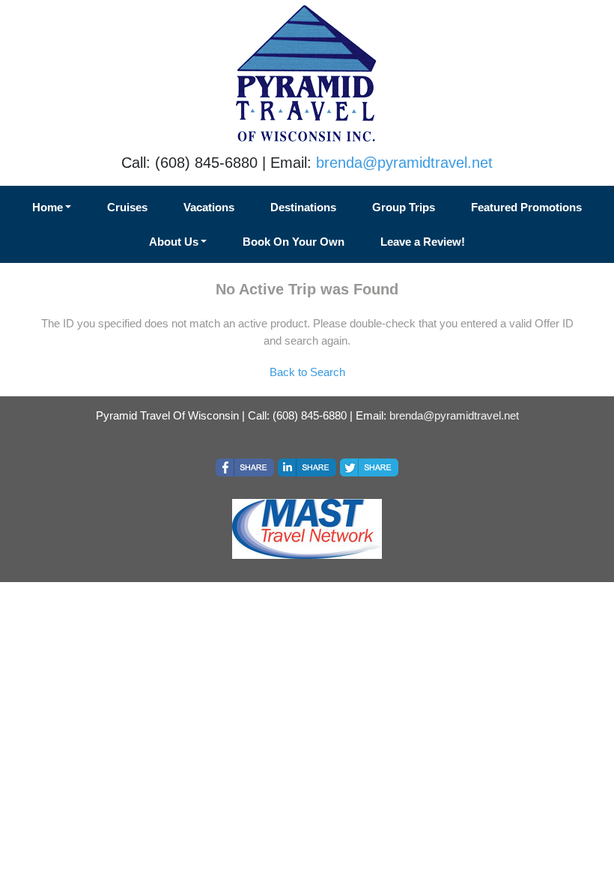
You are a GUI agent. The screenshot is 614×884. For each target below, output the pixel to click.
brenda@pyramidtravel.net (404, 162)
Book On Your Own (293, 241)
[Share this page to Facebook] (245, 467)
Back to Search (307, 372)
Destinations (303, 207)
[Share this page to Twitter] (369, 467)
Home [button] (47, 207)
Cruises (127, 207)
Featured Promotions (526, 207)
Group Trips (403, 207)
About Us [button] (173, 241)
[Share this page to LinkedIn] (307, 467)
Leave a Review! (422, 241)
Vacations (208, 207)
